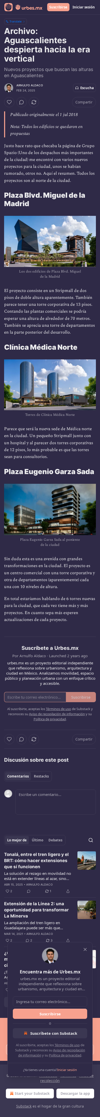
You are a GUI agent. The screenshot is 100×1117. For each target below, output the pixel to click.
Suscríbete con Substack (53, 1033)
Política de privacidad (65, 1055)
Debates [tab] (55, 840)
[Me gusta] (9, 102)
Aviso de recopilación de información (57, 714)
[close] (85, 949)
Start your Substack (32, 1093)
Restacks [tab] (41, 776)
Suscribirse (58, 7)
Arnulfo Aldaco (29, 85)
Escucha (87, 88)
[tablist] (28, 776)
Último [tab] (37, 840)
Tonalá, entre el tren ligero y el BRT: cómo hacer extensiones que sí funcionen (36, 860)
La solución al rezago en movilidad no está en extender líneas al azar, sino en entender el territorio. (37, 876)
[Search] (91, 840)
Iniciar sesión (84, 7)
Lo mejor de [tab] (17, 840)
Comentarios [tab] (18, 776)
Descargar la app (75, 1093)
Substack (24, 1106)
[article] (50, 872)
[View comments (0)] (21, 102)
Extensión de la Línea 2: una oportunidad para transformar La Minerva (36, 910)
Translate (15, 21)
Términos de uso (67, 1045)
